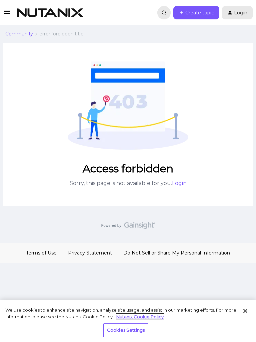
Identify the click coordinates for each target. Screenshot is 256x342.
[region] (128, 321)
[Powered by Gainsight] (128, 227)
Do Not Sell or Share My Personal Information (176, 253)
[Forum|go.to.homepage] (50, 12)
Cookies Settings (126, 330)
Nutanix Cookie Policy (140, 316)
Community (19, 34)
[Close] (245, 311)
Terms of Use (41, 253)
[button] (7, 14)
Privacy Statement (90, 253)
